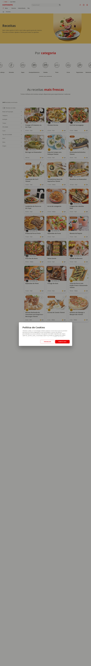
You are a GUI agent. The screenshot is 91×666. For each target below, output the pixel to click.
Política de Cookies (59, 336)
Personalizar (47, 341)
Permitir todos (62, 341)
